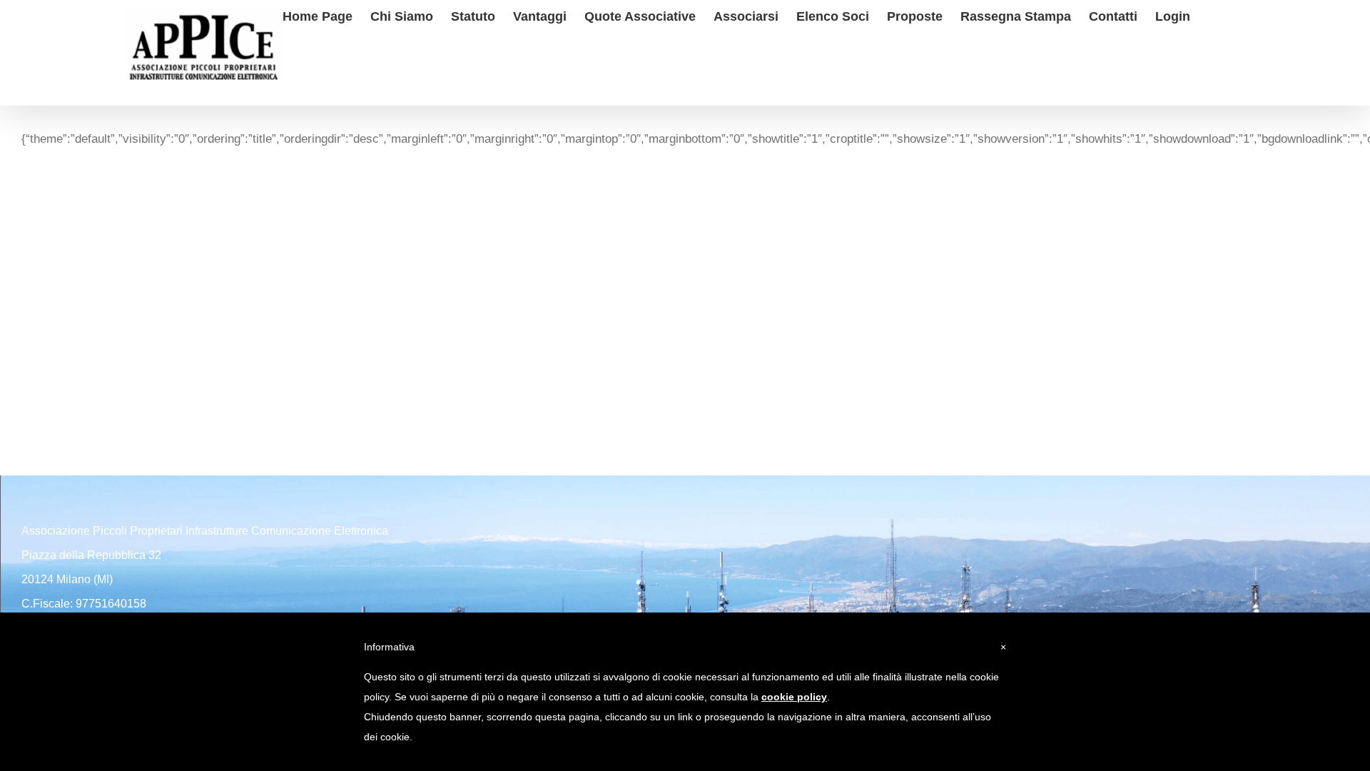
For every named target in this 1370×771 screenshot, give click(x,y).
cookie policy (794, 696)
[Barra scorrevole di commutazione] (1213, 14)
